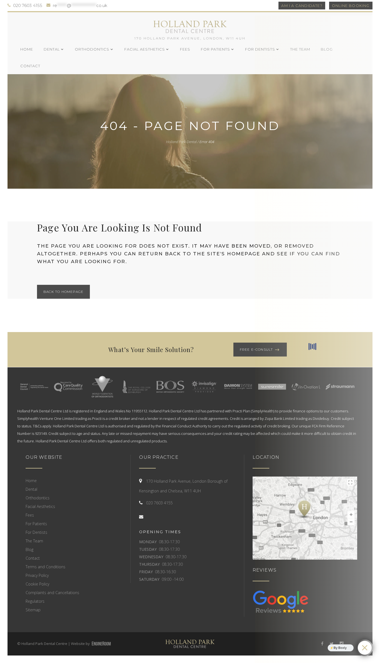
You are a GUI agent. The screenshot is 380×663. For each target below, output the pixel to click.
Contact (33, 558)
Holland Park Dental (181, 141)
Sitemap (33, 609)
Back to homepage (63, 292)
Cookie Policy (37, 584)
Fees (30, 515)
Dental (31, 489)
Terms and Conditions (45, 566)
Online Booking (351, 5)
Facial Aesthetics (40, 506)
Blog (29, 549)
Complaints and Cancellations (52, 592)
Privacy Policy (37, 575)
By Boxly (340, 648)
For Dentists (36, 532)
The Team (34, 541)
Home (31, 480)
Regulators (35, 601)
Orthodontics (38, 497)
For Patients (36, 523)
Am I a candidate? (301, 5)
